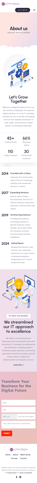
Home (7, 455)
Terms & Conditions (25, 472)
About (15, 455)
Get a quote (22, 10)
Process (14, 458)
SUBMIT (6, 433)
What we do (25, 455)
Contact (23, 458)
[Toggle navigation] (34, 10)
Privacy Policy (11, 472)
